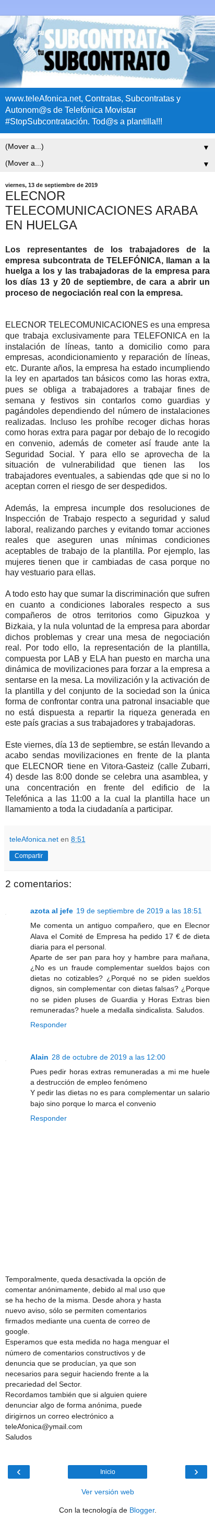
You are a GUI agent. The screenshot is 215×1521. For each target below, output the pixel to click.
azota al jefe (51, 911)
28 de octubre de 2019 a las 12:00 (108, 1057)
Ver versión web (107, 1492)
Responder (48, 1024)
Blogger (141, 1510)
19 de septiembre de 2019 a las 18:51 (139, 911)
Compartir (29, 856)
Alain (39, 1057)
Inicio (107, 1472)
